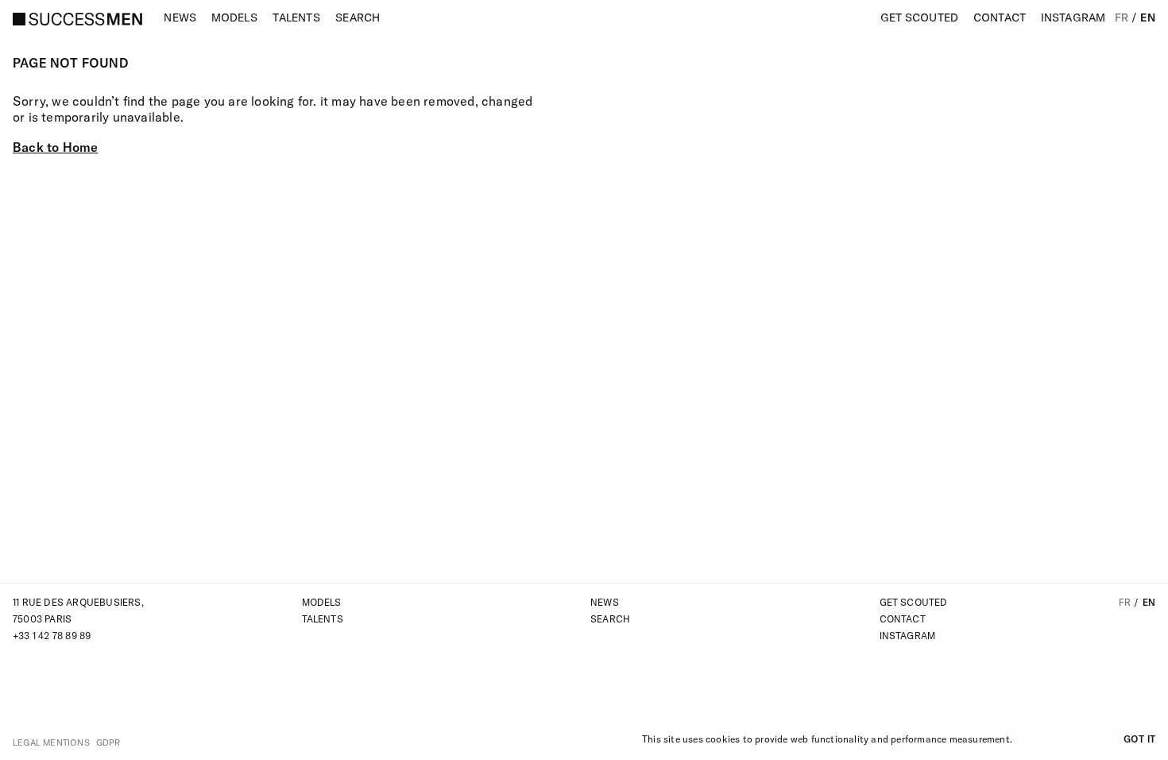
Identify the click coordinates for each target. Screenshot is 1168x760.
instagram (908, 636)
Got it (1139, 739)
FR (1121, 17)
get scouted (914, 602)
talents (322, 619)
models (322, 602)
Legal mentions (51, 742)
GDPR (108, 742)
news (604, 602)
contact (903, 619)
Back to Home (55, 147)
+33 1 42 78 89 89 (52, 636)
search (610, 619)
